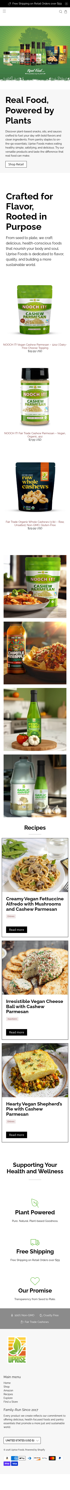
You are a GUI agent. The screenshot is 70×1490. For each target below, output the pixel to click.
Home (7, 1382)
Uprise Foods (17, 1450)
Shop (7, 1386)
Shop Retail (16, 164)
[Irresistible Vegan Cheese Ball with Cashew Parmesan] (35, 968)
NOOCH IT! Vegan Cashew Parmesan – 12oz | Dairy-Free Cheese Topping (35, 346)
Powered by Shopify (35, 1450)
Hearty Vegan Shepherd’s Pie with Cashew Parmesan (34, 1109)
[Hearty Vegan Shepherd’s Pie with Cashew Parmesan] (35, 1070)
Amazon (8, 1390)
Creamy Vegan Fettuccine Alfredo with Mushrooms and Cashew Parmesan (35, 904)
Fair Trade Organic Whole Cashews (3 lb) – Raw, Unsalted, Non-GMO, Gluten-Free (35, 523)
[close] (66, 4)
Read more (16, 930)
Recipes (35, 827)
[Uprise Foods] (17, 1350)
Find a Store (11, 1401)
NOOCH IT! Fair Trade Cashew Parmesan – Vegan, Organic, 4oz (35, 435)
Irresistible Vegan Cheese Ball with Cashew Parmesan (34, 1006)
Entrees (11, 916)
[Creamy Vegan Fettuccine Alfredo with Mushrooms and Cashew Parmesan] (35, 865)
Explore (8, 1398)
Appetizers (12, 1019)
